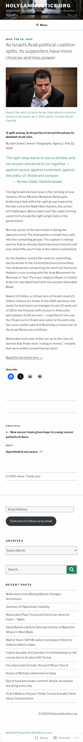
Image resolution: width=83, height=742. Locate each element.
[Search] (72, 570)
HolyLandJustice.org (38, 5)
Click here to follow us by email (31, 521)
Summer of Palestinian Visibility (28, 607)
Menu (43, 25)
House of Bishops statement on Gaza (31, 673)
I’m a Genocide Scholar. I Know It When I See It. (37, 665)
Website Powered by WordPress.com (29, 732)
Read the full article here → (24, 357)
